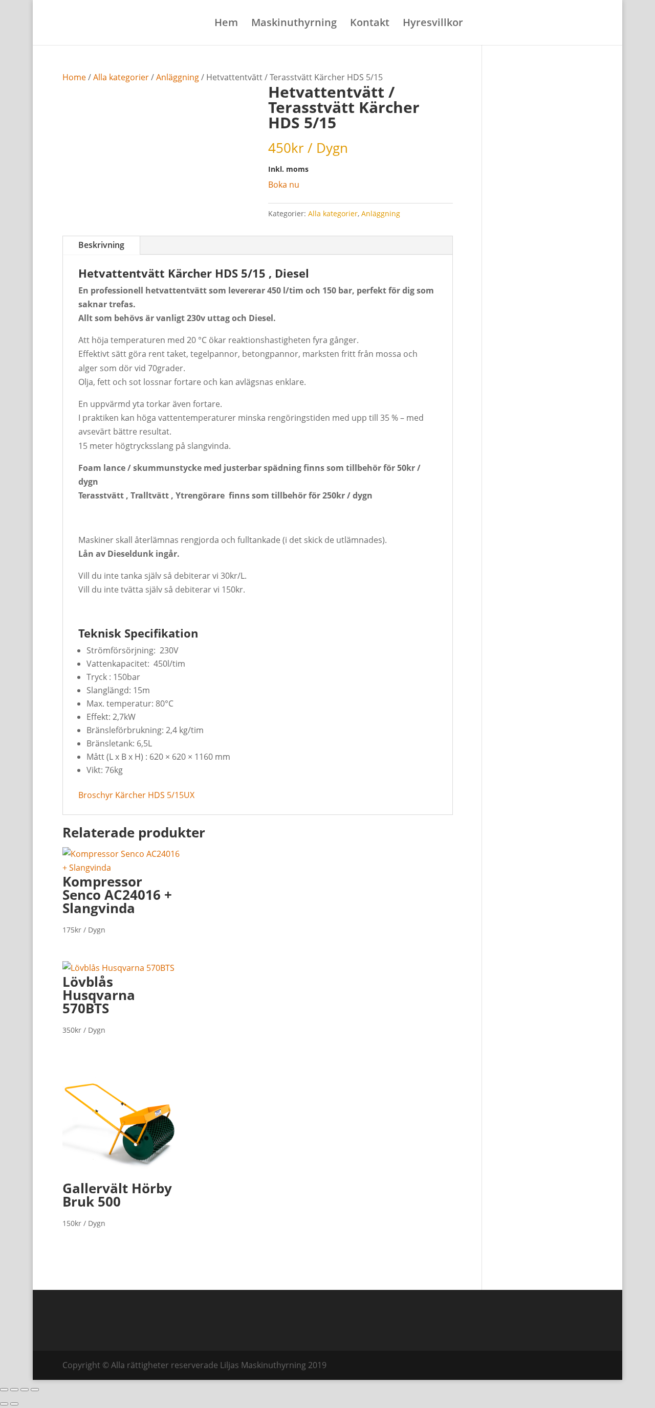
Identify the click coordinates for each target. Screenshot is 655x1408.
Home (74, 77)
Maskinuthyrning (294, 24)
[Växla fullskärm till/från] (14, 1389)
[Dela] (24, 1389)
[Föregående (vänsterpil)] (4, 1403)
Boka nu (283, 184)
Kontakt (369, 24)
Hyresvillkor (433, 24)
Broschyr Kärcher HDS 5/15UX (136, 795)
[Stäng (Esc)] (35, 1389)
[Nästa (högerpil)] (14, 1403)
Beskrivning (101, 245)
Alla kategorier (121, 77)
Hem (226, 24)
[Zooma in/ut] (4, 1389)
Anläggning (177, 77)
